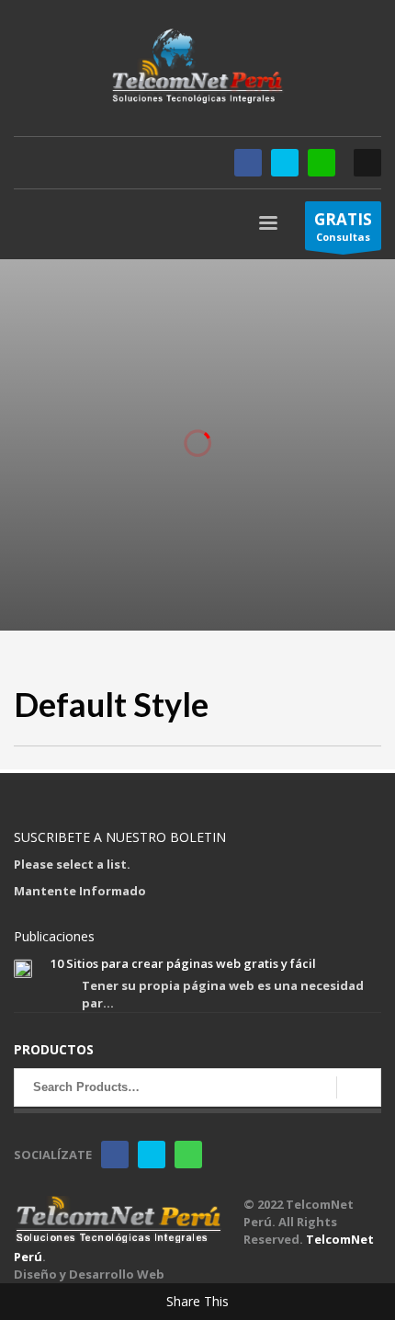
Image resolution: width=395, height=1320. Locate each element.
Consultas (343, 226)
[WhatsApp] (321, 162)
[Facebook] (248, 162)
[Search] (358, 1087)
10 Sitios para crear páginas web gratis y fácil (183, 963)
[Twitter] (285, 162)
